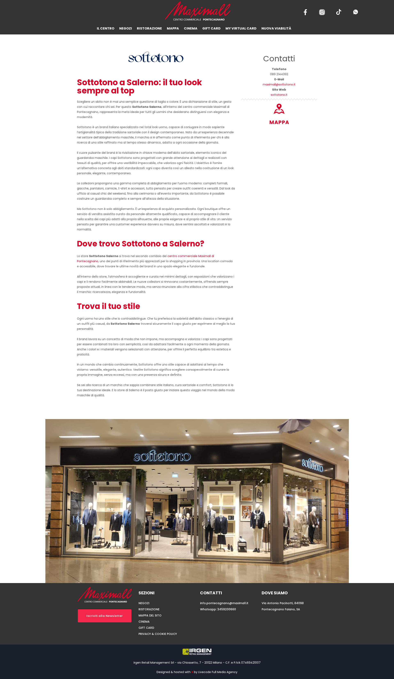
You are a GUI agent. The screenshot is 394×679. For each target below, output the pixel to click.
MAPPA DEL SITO (150, 615)
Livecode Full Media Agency (217, 672)
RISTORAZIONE (149, 609)
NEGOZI (144, 603)
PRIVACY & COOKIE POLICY (158, 634)
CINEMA (144, 622)
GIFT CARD (146, 628)
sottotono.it (279, 95)
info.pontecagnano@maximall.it (224, 603)
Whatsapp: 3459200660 (218, 609)
